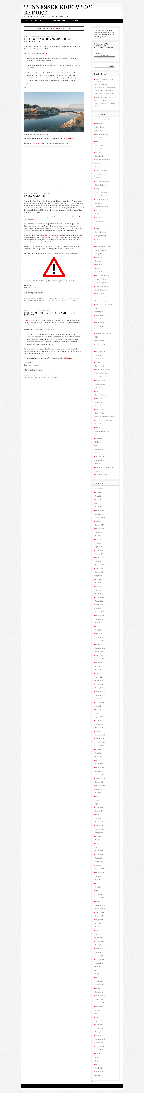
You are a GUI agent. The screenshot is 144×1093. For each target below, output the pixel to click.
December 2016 (100, 905)
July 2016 (98, 923)
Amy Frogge (99, 131)
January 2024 (99, 601)
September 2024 (100, 572)
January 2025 (99, 557)
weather (97, 471)
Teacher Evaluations (101, 395)
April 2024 (98, 590)
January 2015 (99, 988)
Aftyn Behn (98, 123)
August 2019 (99, 789)
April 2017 (98, 890)
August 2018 (99, 833)
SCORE (97, 362)
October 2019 (99, 782)
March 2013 (99, 1068)
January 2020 (99, 771)
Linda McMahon (100, 279)
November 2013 (100, 1039)
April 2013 (98, 1064)
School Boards (99, 341)
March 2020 (99, 764)
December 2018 (100, 818)
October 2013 (99, 1043)
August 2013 (99, 1050)
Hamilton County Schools (103, 246)
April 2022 (98, 677)
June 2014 (98, 1014)
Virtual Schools (100, 460)
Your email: (27, 285)
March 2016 (99, 938)
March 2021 (99, 720)
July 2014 (98, 1010)
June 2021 (98, 709)
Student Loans (99, 377)
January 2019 (99, 814)
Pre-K (97, 330)
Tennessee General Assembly (104, 420)
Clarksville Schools (101, 185)
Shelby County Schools (102, 369)
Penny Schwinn (100, 322)
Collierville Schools (101, 192)
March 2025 (99, 550)
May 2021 (98, 713)
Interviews (98, 261)
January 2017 (99, 901)
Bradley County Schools (102, 160)
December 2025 (100, 518)
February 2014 (99, 1028)
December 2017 (100, 862)
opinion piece (99, 312)
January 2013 (99, 1075)
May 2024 (98, 586)
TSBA (97, 445)
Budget (97, 163)
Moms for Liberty (100, 301)
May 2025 (98, 543)
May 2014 (98, 1017)
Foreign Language (100, 236)
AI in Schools (99, 127)
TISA (97, 435)
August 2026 (99, 489)
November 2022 (100, 652)
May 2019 (98, 800)
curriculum (98, 210)
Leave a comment (64, 185)
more (46, 53)
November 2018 (100, 822)
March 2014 (99, 1024)
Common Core (99, 196)
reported (51, 329)
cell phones (98, 174)
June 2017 (98, 883)
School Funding (100, 344)
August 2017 (99, 876)
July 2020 (98, 749)
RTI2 (96, 337)
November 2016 (100, 909)
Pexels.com (45, 134)
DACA (97, 214)
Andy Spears (50, 36)
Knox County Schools (37, 185)
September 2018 (100, 829)
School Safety (99, 355)
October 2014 (99, 999)
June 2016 (98, 927)
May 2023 (98, 630)
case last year (33, 219)
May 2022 (98, 673)
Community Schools (101, 199)
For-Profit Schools (100, 232)
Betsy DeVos (99, 145)
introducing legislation (48, 235)
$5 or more (37, 143)
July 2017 (98, 880)
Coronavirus (99, 203)
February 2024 (99, 597)
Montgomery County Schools (104, 304)
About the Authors (39, 21)
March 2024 (99, 594)
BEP (96, 141)
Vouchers (98, 464)
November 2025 (100, 521)
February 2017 (99, 898)
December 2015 (100, 948)
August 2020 (99, 746)
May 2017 (98, 887)
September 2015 (100, 959)
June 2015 (98, 970)
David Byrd (98, 217)
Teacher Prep (99, 402)
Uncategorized (99, 456)
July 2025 (98, 536)
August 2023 (99, 619)
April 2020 (98, 760)
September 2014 (100, 1003)
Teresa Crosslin (100, 424)
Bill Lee (97, 152)
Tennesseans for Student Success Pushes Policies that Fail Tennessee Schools (105, 103)
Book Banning (99, 156)
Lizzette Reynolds (100, 283)
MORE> (26, 87)
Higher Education (100, 250)
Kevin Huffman (100, 272)
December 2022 (100, 648)
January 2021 (99, 728)
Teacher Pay (99, 398)
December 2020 (100, 731)
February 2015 (99, 985)
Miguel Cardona (100, 293)
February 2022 (99, 684)
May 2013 (98, 1061)
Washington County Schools (104, 467)
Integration (98, 257)
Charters (97, 178)
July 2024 (98, 579)
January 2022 (99, 688)
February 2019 (99, 811)
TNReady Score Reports (69, 300)
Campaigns (98, 167)
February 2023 (99, 641)
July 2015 (98, 967)
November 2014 (100, 995)
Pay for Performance (101, 319)
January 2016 (99, 945)
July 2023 (98, 623)
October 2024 (99, 568)
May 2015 (98, 974)
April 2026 (98, 503)
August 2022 (99, 662)
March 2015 (99, 981)
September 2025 (100, 528)
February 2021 (99, 724)
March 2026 (99, 507)
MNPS (97, 297)
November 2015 (100, 952)
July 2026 (98, 492)
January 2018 (99, 858)
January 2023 (99, 644)
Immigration (99, 254)
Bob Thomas (54, 185)
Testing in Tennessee (31, 300)
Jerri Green (98, 264)
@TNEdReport (69, 138)
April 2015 (98, 977)
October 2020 (99, 738)
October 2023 (99, 612)
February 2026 (99, 510)
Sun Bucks (98, 388)
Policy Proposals (100, 326)
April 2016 (98, 934)
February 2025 (99, 554)
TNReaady (98, 438)
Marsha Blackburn (101, 290)
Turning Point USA (101, 449)
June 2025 (98, 539)
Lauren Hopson (40, 377)
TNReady (39, 298)
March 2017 (99, 894)
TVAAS (97, 453)
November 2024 (100, 565)
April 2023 (98, 633)
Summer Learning (100, 380)
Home (25, 21)
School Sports (99, 359)
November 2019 (100, 778)
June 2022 (98, 670)
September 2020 (100, 742)
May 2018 (98, 843)
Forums (97, 239)
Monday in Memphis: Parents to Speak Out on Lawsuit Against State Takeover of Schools (105, 81)
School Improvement (101, 348)
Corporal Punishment (101, 207)
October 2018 (99, 825)
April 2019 (98, 804)
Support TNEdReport (59, 21)
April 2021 (98, 717)
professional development (103, 333)
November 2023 (100, 608)
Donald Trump (99, 221)
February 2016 (99, 941)
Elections (98, 225)
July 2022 (98, 666)
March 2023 (99, 637)
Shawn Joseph (99, 366)
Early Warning (34, 196)
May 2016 (98, 930)
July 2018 (98, 836)
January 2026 (99, 514)
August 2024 (99, 576)
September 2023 (100, 615)
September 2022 (100, 659)
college (97, 188)
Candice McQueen (101, 170)
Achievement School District (104, 120)
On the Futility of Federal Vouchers (106, 97)
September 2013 (100, 1046)
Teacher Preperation (101, 406)
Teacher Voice (99, 413)
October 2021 (99, 699)
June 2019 (98, 796)
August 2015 (99, 963)
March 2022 (99, 681)
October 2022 (99, 655)
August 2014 (99, 1006)
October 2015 (99, 956)
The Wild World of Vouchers (104, 94)
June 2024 (98, 583)
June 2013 (98, 1057)
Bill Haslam (98, 149)
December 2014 (100, 992)
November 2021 (100, 695)
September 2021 (100, 702)
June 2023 (98, 626)
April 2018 (98, 847)
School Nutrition (100, 351)
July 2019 (98, 793)
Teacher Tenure (100, 409)
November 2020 (100, 735)
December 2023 (100, 604)
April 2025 (98, 547)
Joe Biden (98, 268)
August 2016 (99, 919)
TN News (75, 21)
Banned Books (99, 138)
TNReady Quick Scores (53, 300)
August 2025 (99, 532)
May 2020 (98, 757)
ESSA (97, 228)
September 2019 (100, 786)
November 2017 (100, 865)
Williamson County (101, 474)
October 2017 (99, 869)
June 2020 (98, 753)
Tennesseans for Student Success (105, 417)
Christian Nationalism (102, 181)
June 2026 (98, 496)
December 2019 (100, 775)
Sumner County (100, 384)
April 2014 (98, 1021)
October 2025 (99, 525)
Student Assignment (101, 373)
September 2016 (100, 916)
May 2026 (98, 500)
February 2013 (99, 1071)
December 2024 (100, 561)
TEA (96, 391)
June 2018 (98, 840)
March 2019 (99, 807)
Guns (96, 243)
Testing (33, 298)
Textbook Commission (102, 431)
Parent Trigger (99, 315)
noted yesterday (29, 320)
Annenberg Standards (102, 134)
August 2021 (99, 706)
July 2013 (98, 1053)
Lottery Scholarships (101, 286)
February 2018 (99, 854)
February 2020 (99, 767)
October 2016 (99, 912)
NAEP (97, 308)
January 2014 (99, 1032)
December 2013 (100, 1035)
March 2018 (99, 851)
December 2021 (100, 691)
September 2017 (100, 872)
